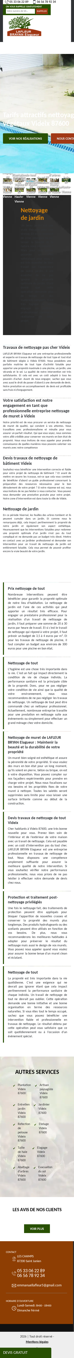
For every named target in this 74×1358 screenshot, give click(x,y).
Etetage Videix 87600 (44, 1128)
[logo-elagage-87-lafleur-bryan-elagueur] (24, 25)
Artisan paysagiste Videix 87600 (46, 1091)
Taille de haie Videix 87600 (22, 1154)
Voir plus (37, 1229)
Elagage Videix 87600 (42, 1152)
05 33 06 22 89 (18, 2)
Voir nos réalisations (25, 138)
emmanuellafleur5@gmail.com (39, 1285)
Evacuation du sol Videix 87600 (45, 1173)
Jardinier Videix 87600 (44, 1109)
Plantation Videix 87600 (24, 1089)
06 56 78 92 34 (46, 2)
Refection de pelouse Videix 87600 (24, 1132)
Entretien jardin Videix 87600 (24, 1111)
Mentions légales (37, 1342)
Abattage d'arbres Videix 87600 (23, 1173)
